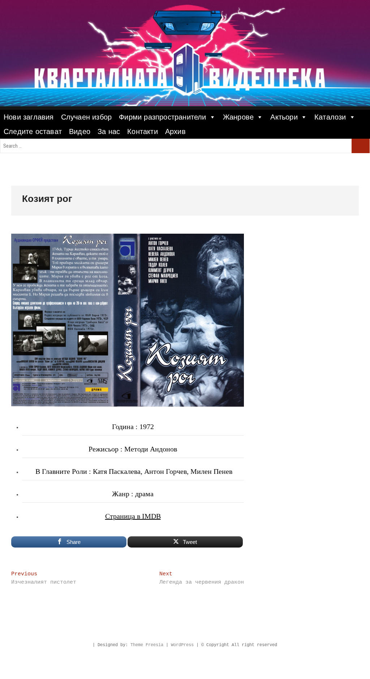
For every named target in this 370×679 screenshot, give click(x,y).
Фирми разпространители (162, 117)
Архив (175, 131)
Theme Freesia (146, 645)
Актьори (283, 117)
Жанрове (238, 117)
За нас (109, 131)
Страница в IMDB (133, 516)
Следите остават (33, 131)
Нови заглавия (29, 117)
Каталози (330, 117)
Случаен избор (86, 117)
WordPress (182, 645)
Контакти (142, 131)
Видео (79, 131)
